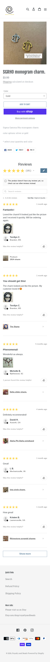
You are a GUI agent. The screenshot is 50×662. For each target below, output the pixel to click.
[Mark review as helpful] (44, 246)
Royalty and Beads (19, 653)
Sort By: (31, 198)
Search (8, 579)
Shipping (7, 81)
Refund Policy (12, 586)
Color (6, 91)
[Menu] (45, 9)
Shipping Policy (13, 593)
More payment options (25, 118)
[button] (33, 170)
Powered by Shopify (36, 653)
